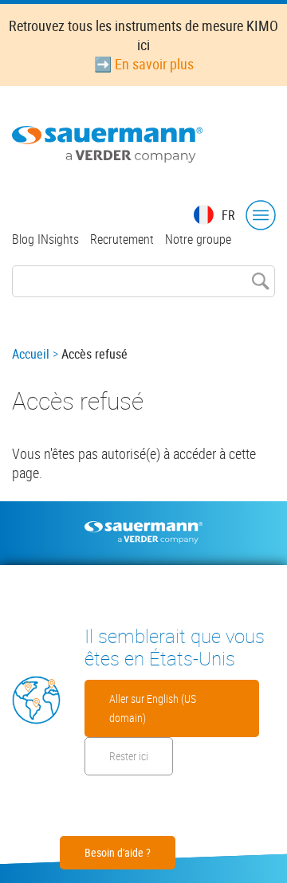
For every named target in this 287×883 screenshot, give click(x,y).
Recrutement (122, 239)
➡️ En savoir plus (144, 63)
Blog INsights (45, 239)
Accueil (30, 354)
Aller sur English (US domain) (152, 708)
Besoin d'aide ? (118, 852)
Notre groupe (198, 239)
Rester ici (128, 755)
